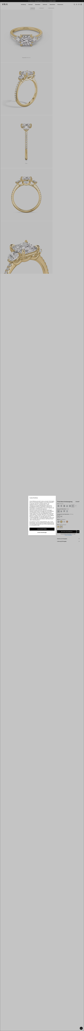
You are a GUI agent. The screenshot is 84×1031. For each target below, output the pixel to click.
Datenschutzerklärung (38, 524)
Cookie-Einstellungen (42, 532)
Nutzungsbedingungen (49, 524)
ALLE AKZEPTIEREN (42, 529)
